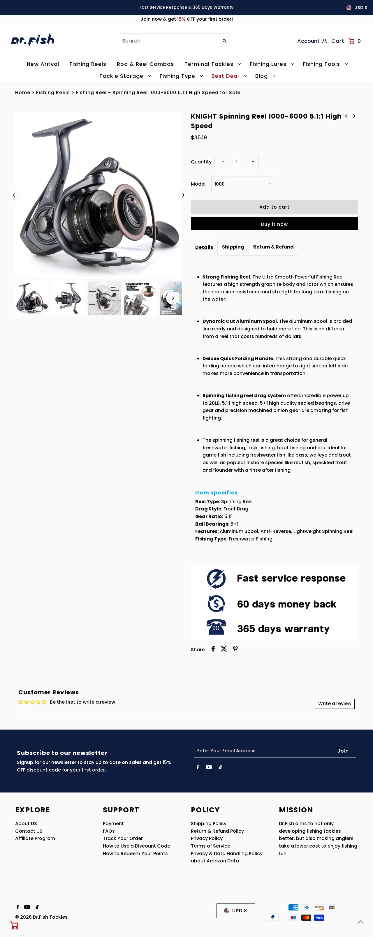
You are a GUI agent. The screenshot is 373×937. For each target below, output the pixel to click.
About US (26, 823)
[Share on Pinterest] (235, 650)
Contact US (29, 831)
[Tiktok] (220, 768)
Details (204, 247)
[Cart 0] (14, 925)
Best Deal (225, 76)
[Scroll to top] (360, 921)
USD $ (361, 7)
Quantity (201, 161)
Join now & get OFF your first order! (186, 19)
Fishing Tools (321, 64)
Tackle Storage (121, 76)
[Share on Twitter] (224, 650)
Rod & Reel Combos (145, 64)
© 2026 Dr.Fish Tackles (41, 917)
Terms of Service (210, 846)
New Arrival (43, 64)
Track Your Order (123, 838)
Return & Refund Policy (217, 831)
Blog (261, 76)
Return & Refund (273, 247)
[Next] (182, 195)
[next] (354, 116)
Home (22, 92)
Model (198, 184)
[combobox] (168, 41)
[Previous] (14, 195)
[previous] (346, 116)
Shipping (233, 247)
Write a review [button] (334, 703)
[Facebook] (198, 768)
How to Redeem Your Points (135, 853)
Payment (113, 823)
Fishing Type (177, 76)
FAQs (109, 831)
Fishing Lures (268, 64)
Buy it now (274, 224)
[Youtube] (209, 768)
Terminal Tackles (208, 64)
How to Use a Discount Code (136, 846)
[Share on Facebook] (213, 650)
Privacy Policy (207, 838)
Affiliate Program (35, 838)
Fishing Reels (88, 64)
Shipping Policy (208, 823)
